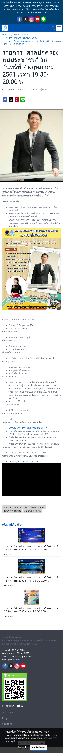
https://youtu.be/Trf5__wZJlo (23, 461)
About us (7, 712)
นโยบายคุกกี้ (10, 741)
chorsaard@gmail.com (21, 656)
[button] (52, 28)
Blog (5, 718)
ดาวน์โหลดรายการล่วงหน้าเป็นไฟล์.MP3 (27, 428)
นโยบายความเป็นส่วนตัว (36, 738)
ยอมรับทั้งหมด (38, 747)
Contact (7, 723)
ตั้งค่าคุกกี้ (22, 747)
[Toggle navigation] (59, 28)
